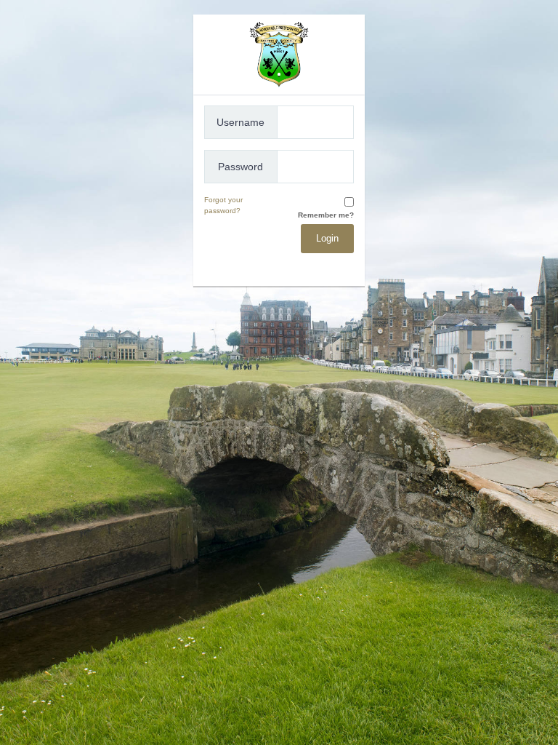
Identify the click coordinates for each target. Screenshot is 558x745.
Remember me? (326, 215)
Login (327, 238)
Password (240, 166)
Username (240, 122)
